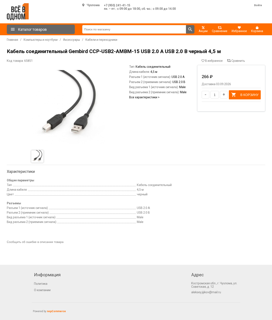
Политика (40, 283)
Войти (258, 5)
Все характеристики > (144, 97)
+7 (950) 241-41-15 (117, 5)
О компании (42, 290)
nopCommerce (56, 311)
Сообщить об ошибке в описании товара (35, 242)
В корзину (249, 95)
